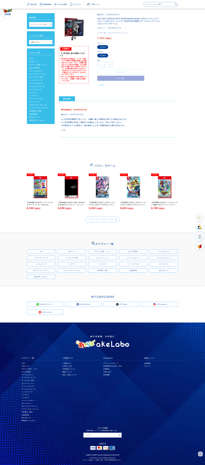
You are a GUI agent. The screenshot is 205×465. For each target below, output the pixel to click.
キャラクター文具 (36, 77)
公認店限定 (33, 114)
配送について (67, 372)
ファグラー (33, 92)
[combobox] (161, 4)
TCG (31, 59)
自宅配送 (103, 55)
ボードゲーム (34, 102)
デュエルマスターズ (37, 86)
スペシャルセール (36, 83)
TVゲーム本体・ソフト (38, 65)
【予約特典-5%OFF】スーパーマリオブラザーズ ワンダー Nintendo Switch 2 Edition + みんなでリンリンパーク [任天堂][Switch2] (40, 205)
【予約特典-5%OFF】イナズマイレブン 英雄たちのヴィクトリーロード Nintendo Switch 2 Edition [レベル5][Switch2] (164, 205)
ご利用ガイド (67, 363)
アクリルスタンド (36, 71)
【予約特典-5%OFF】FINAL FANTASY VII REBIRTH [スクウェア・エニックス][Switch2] (71, 204)
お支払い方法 (67, 366)
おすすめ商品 (34, 68)
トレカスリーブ (35, 89)
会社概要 (106, 375)
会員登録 (147, 363)
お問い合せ (107, 372)
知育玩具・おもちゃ (37, 120)
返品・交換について (69, 375)
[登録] (119, 435)
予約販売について (68, 369)
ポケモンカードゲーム (38, 105)
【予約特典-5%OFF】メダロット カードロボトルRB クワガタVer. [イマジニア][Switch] (102, 204)
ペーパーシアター (36, 99)
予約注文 (103, 47)
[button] (76, 4)
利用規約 (106, 369)
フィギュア (33, 95)
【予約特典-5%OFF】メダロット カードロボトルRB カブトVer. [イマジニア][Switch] (133, 204)
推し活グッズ (34, 117)
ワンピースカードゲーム (39, 108)
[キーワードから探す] (175, 4)
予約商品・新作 (35, 111)
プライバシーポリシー (111, 363)
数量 (98, 60)
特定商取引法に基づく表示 (112, 366)
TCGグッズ (33, 62)
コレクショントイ (36, 80)
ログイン (147, 366)
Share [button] (102, 85)
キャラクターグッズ (37, 74)
